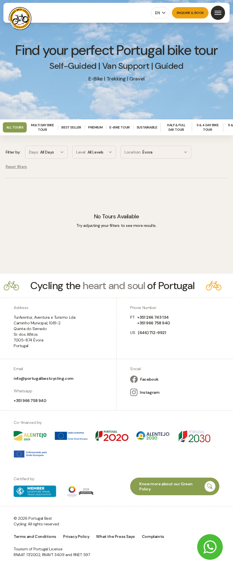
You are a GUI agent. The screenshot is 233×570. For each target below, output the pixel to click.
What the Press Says (115, 536)
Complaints (153, 536)
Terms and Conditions (35, 536)
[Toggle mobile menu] (218, 13)
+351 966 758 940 (30, 400)
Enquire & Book (190, 13)
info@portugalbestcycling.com (44, 378)
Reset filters (16, 166)
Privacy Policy (76, 536)
